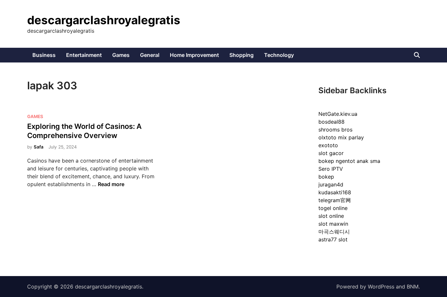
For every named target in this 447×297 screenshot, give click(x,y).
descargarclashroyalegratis (103, 20)
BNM (413, 286)
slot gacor (331, 153)
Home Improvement (194, 55)
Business (44, 55)
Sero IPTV (330, 169)
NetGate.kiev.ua (337, 114)
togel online (333, 208)
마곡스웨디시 (334, 231)
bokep (326, 176)
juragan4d (330, 184)
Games (121, 55)
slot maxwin (333, 223)
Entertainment (84, 55)
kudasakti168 (334, 192)
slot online (331, 216)
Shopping (241, 55)
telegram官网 (334, 200)
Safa (39, 146)
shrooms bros (335, 129)
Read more (111, 184)
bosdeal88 (331, 121)
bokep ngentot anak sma (349, 161)
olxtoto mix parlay (341, 137)
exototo (328, 145)
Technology (279, 55)
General (149, 55)
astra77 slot (333, 239)
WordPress (381, 286)
